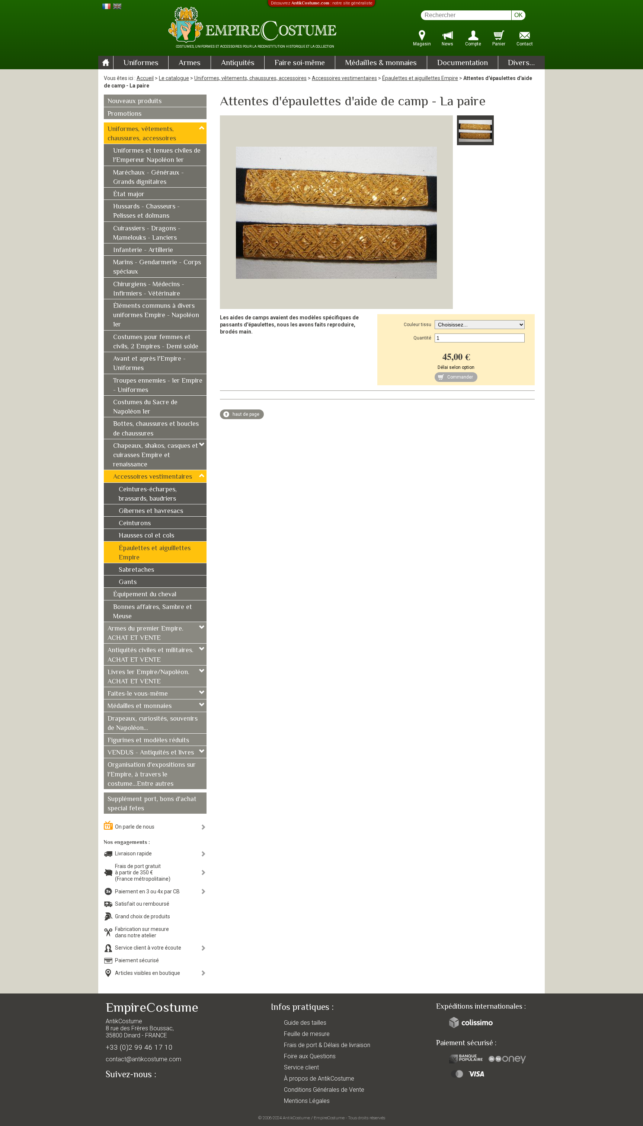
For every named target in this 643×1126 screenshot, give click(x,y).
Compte (473, 44)
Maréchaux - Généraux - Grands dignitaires (148, 178)
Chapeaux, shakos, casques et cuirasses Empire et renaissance (155, 455)
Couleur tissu (417, 324)
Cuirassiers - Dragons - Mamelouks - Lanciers (146, 233)
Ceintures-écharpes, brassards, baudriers (148, 494)
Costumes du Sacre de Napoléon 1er (145, 407)
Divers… (521, 63)
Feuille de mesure (307, 1033)
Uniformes (141, 63)
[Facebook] (124, 1091)
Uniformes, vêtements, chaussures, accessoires (250, 78)
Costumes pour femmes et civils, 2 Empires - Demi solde (155, 342)
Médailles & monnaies (381, 63)
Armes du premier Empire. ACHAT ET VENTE (145, 634)
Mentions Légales (307, 1100)
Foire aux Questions (310, 1056)
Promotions (124, 114)
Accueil (145, 78)
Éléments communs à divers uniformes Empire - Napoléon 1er (156, 315)
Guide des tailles (305, 1022)
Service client (301, 1067)
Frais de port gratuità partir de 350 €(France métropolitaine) (142, 872)
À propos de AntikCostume (319, 1078)
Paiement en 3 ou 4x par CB (147, 891)
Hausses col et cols (146, 536)
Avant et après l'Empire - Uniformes (149, 364)
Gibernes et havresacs (151, 511)
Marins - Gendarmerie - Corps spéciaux (157, 267)
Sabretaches (136, 570)
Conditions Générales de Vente (324, 1089)
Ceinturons (135, 524)
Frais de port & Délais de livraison (327, 1045)
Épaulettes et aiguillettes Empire (420, 78)
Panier (498, 44)
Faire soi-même (300, 63)
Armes (190, 63)
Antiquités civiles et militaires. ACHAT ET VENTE (150, 655)
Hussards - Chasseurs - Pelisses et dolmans (146, 211)
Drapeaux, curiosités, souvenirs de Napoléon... (153, 724)
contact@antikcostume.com (143, 1059)
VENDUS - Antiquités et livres (151, 753)
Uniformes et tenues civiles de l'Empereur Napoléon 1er (157, 156)
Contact (524, 44)
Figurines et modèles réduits (148, 741)
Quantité (422, 338)
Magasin (422, 44)
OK (518, 15)
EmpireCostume (329, 1117)
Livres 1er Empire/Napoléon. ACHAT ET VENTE (148, 677)
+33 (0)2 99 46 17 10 (139, 1047)
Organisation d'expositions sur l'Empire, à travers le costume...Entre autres (152, 774)
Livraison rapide (133, 854)
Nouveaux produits (134, 101)
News (447, 44)
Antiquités (238, 63)
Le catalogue (174, 78)
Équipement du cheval (144, 595)
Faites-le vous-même (138, 694)
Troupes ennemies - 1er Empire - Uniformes (157, 386)
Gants (128, 582)
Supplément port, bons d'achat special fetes (152, 804)
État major (128, 194)
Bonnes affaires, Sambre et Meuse (152, 612)
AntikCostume (296, 1117)
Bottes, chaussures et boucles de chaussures (156, 429)
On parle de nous (134, 827)
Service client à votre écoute (148, 948)
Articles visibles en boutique (147, 973)
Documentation (462, 63)
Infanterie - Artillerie (143, 250)
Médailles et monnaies (140, 706)
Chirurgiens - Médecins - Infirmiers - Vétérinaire (148, 289)
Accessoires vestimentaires (344, 78)
